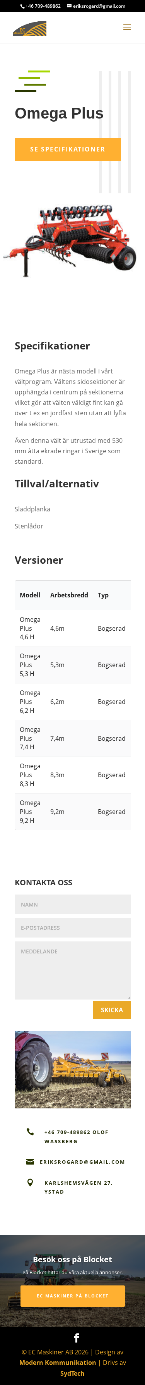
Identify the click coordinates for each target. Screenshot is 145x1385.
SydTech (72, 1373)
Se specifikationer (68, 149)
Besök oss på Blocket (72, 1259)
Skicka (112, 1010)
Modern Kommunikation (57, 1362)
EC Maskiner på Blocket (73, 1296)
